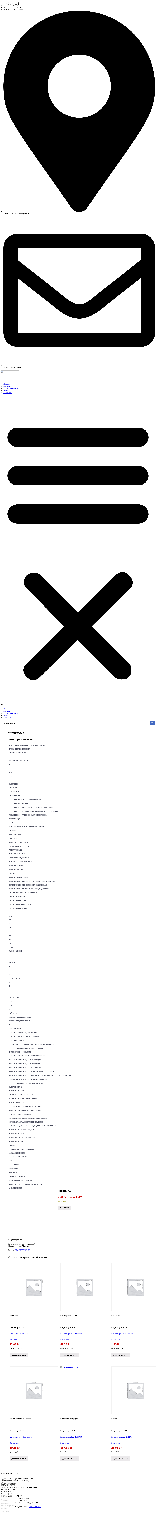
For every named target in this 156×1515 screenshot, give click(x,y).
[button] (78, 551)
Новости (7, 390)
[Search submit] (152, 723)
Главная (6, 384)
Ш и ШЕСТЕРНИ (22, 1250)
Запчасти (7, 386)
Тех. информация (10, 388)
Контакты (7, 393)
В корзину (64, 1208)
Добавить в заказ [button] (18, 1355)
